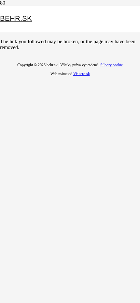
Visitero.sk (81, 74)
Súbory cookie (111, 65)
